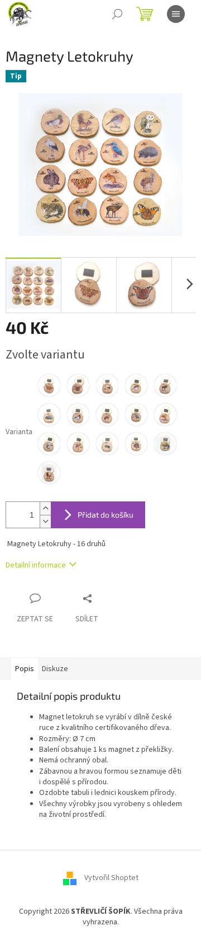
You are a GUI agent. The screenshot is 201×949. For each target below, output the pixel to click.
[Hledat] (117, 14)
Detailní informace (36, 565)
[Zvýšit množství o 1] (45, 508)
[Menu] (176, 14)
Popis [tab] (24, 668)
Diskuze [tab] (55, 668)
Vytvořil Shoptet (111, 877)
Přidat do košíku (105, 514)
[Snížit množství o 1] (45, 521)
